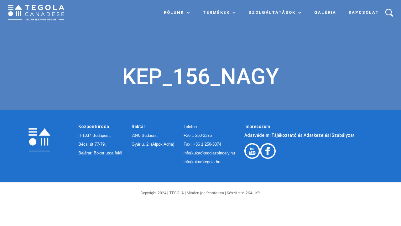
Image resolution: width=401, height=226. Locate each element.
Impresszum (257, 126)
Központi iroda (93, 126)
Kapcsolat (364, 12)
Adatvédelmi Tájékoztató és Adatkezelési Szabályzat (299, 135)
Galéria (325, 12)
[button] (177, 12)
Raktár (138, 126)
